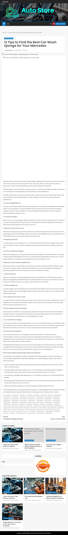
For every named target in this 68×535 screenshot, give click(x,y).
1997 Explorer (31, 397)
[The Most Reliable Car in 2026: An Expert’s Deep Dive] (55, 486)
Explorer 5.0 (22, 406)
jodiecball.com (7, 199)
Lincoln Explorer (41, 411)
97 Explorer (43, 404)
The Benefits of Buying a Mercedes (13, 418)
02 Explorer (9, 395)
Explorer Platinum (52, 407)
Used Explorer (48, 413)
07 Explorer (43, 395)
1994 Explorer (7, 397)
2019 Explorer (39, 402)
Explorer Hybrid (58, 406)
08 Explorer (50, 395)
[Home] (4, 24)
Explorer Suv (21, 409)
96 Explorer (36, 404)
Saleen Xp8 (57, 411)
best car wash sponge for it (41, 191)
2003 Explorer (23, 398)
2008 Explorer (7, 400)
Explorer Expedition (48, 406)
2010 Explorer (23, 400)
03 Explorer (16, 395)
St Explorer (12, 413)
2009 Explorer (15, 400)
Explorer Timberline (30, 409)
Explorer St (14, 409)
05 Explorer (29, 395)
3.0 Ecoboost (15, 404)
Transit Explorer (40, 413)
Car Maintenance (30, 492)
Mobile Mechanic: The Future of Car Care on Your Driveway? (12, 524)
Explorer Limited (19, 407)
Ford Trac (25, 411)
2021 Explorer (56, 402)
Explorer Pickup (43, 407)
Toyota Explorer (31, 413)
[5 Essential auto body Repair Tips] (34, 486)
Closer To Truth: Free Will (57, 418)
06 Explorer (36, 395)
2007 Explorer (56, 398)
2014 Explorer (56, 400)
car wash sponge (21, 277)
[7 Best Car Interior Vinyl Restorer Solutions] (12, 435)
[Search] (51, 23)
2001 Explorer (7, 398)
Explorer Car (29, 406)
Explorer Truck (40, 409)
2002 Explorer (15, 398)
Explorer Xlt (6, 411)
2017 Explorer (23, 402)
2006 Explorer (48, 398)
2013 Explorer (48, 400)
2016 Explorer (15, 402)
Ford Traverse (32, 411)
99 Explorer (57, 404)
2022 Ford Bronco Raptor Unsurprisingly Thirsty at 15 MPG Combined (33, 446)
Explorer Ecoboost (38, 406)
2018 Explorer (31, 402)
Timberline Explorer (21, 413)
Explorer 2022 (7, 406)
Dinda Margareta (9, 50)
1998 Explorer (39, 397)
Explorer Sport (7, 409)
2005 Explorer (39, 398)
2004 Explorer (31, 398)
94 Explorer (22, 404)
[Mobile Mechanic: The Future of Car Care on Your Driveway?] (12, 512)
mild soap (9, 375)
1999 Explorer (48, 397)
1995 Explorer (15, 397)
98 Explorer (50, 404)
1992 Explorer (57, 395)
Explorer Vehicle (56, 409)
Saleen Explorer (50, 411)
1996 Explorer (23, 397)
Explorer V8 (48, 409)
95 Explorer (29, 404)
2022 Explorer (7, 404)
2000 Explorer (56, 397)
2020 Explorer (48, 402)
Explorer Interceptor (9, 407)
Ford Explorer (8, 38)
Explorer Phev (34, 407)
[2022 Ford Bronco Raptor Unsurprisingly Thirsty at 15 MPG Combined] (34, 435)
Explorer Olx (27, 407)
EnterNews (40, 533)
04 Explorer (22, 395)
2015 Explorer (7, 402)
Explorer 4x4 (15, 406)
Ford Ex (12, 411)
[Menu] (8, 24)
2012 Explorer (39, 400)
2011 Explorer (31, 400)
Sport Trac (6, 413)
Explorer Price (61, 407)
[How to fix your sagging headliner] (55, 435)
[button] (8, 24)
